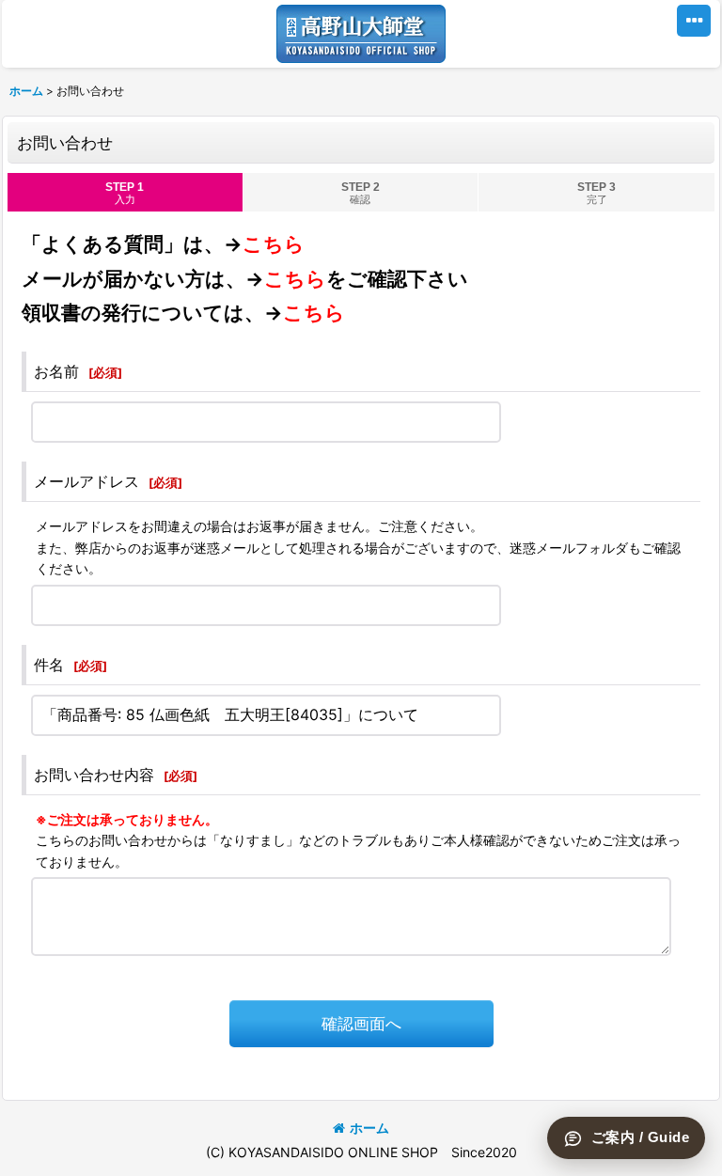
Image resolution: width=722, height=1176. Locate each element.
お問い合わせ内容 (94, 774)
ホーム (369, 1128)
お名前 (56, 371)
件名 (49, 664)
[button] (694, 21)
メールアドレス (86, 481)
